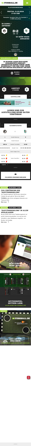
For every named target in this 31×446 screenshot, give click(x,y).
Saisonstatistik (16, 125)
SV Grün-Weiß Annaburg (22, 37)
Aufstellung (15, 96)
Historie (2, 125)
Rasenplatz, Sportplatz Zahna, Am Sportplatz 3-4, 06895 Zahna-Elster (15, 18)
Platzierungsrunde (15, 7)
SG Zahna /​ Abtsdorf (6, 24)
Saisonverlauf (29, 125)
